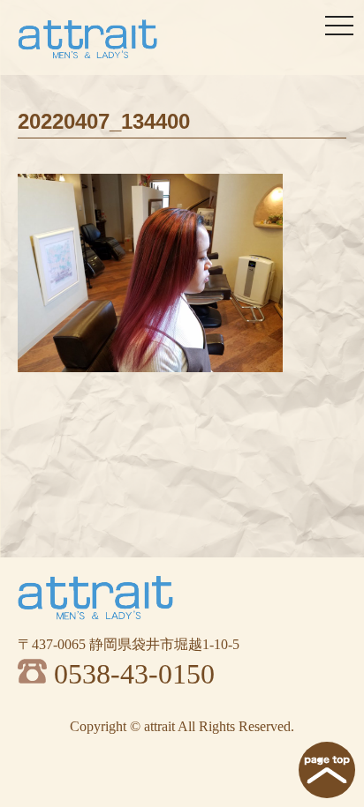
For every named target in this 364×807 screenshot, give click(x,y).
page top (327, 770)
